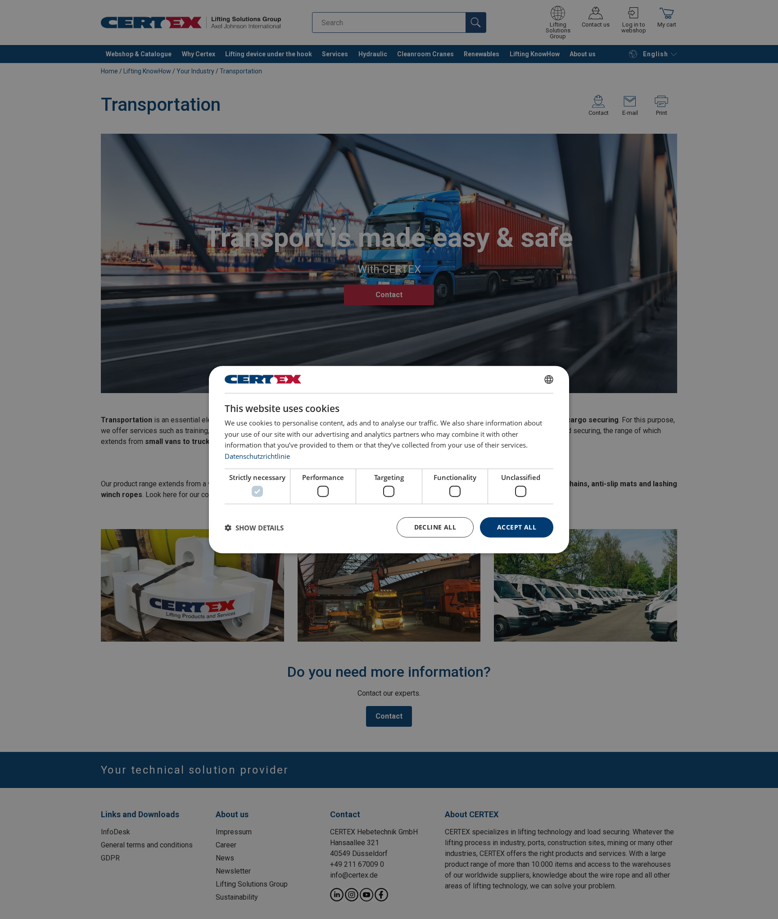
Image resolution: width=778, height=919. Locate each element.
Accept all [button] (516, 527)
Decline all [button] (435, 527)
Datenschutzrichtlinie (257, 456)
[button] (254, 527)
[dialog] (389, 459)
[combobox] (548, 379)
